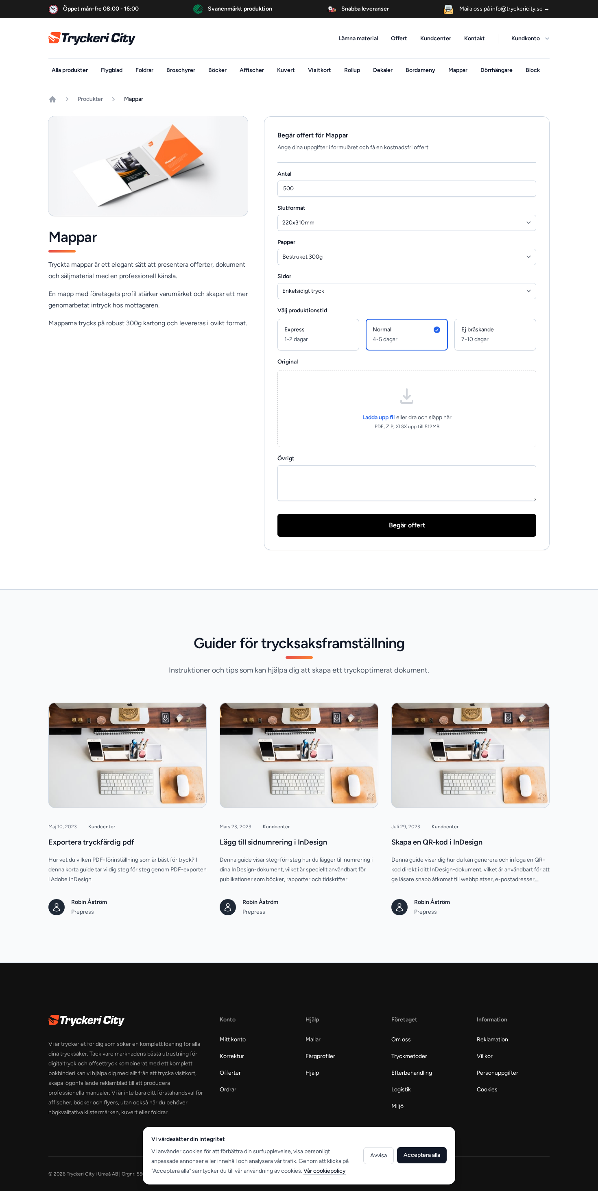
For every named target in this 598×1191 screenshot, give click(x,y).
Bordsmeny (420, 70)
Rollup (352, 70)
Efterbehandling (411, 1072)
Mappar (457, 70)
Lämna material (358, 38)
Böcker (217, 70)
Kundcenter (435, 38)
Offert (399, 38)
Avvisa (378, 1155)
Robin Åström (89, 902)
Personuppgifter (497, 1072)
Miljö (397, 1106)
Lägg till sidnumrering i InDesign (273, 842)
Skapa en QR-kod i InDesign (436, 842)
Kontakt (474, 38)
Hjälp (312, 1072)
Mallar (313, 1039)
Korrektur (232, 1056)
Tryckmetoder (409, 1056)
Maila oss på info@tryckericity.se (504, 8)
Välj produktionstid (302, 310)
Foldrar (144, 70)
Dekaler (383, 70)
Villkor (485, 1056)
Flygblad (111, 70)
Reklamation (492, 1039)
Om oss (401, 1039)
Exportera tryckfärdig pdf (91, 842)
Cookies (487, 1089)
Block (533, 70)
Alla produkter (70, 70)
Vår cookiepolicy (324, 1170)
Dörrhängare (496, 70)
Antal (284, 173)
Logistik (401, 1089)
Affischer (252, 70)
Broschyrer (180, 70)
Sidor (284, 276)
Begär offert (407, 525)
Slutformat (291, 208)
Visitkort (319, 70)
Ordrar (228, 1089)
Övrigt (286, 458)
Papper (286, 242)
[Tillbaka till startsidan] (52, 99)
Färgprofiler (320, 1056)
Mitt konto (233, 1039)
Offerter (230, 1072)
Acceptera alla (422, 1155)
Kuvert (286, 70)
